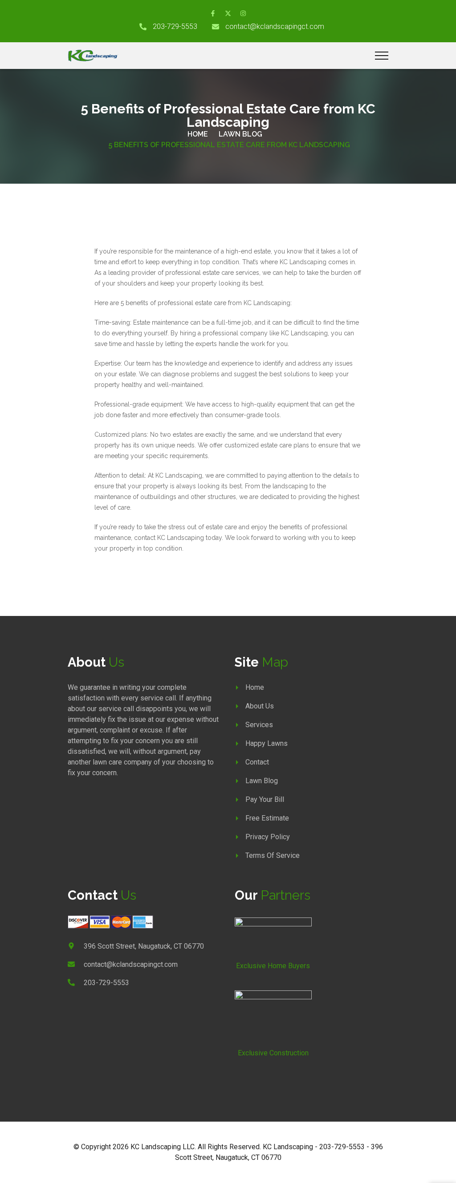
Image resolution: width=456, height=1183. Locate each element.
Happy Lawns (266, 743)
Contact (257, 762)
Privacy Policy (267, 837)
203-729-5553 (175, 26)
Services (259, 724)
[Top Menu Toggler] (381, 55)
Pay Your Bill (264, 799)
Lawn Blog (240, 134)
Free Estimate (267, 818)
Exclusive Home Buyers (273, 966)
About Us (259, 706)
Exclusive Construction (273, 1053)
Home (197, 134)
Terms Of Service (272, 855)
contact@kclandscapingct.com (274, 26)
